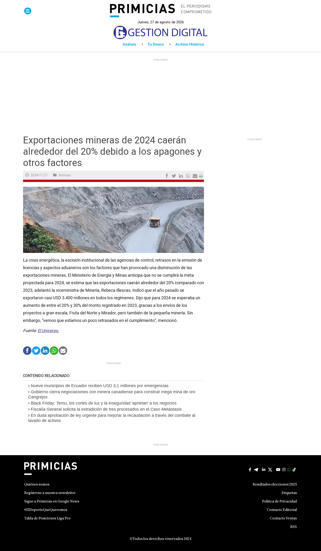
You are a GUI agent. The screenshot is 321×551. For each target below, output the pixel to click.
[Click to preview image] (113, 220)
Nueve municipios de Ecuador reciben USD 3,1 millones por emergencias (99, 385)
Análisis (129, 44)
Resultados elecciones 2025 (275, 484)
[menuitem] (135, 44)
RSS (293, 527)
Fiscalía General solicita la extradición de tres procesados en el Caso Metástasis (106, 409)
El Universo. (48, 331)
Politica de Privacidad (279, 501)
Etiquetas (289, 493)
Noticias (65, 175)
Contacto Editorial (282, 510)
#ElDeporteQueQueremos (45, 510)
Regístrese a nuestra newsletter (50, 493)
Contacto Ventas (283, 518)
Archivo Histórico (189, 44)
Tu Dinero (156, 44)
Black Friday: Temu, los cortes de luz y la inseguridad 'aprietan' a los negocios (103, 403)
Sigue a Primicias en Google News (51, 501)
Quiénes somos (36, 484)
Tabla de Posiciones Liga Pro (47, 518)
